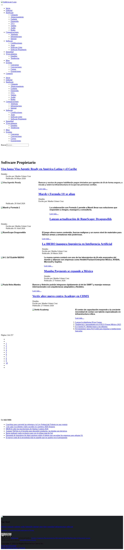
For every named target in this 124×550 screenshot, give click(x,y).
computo (10, 527)
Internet (13, 39)
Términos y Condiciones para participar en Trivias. (17, 530)
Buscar (3, 145)
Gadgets (14, 19)
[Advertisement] (45, 151)
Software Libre (16, 47)
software (69, 527)
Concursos (15, 65)
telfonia (4, 527)
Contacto (9, 74)
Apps (13, 45)
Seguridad (10, 52)
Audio (13, 28)
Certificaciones (16, 43)
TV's (12, 23)
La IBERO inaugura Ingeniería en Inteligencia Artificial (77, 243)
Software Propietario (18, 50)
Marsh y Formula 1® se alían (57, 194)
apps (41, 527)
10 (7, 363)
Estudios (14, 56)
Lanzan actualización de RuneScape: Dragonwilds (81, 219)
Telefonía (14, 34)
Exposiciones (16, 71)
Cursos (13, 69)
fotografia (29, 527)
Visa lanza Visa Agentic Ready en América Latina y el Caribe (39, 169)
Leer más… (43, 189)
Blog (8, 60)
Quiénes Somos (12, 548)
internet (36, 527)
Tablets (13, 26)
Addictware (14, 538)
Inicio (3, 548)
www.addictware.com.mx (28, 540)
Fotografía (15, 21)
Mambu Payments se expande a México (68, 271)
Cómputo (14, 15)
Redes (13, 30)
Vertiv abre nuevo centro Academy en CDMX (60, 296)
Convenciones (16, 67)
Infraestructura (16, 37)
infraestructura (60, 527)
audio (23, 527)
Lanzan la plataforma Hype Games (88, 322)
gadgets (17, 527)
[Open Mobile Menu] (2, 4)
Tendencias (15, 58)
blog (45, 527)
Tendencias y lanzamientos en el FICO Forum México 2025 (98, 324)
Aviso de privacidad (8, 546)
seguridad (51, 527)
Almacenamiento (17, 17)
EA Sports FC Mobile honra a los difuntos (91, 327)
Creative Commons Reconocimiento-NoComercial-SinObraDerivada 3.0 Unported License (60, 538)
